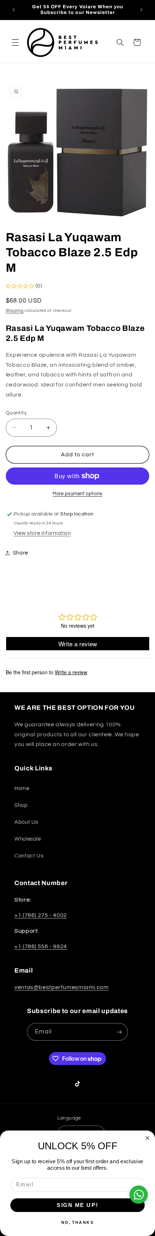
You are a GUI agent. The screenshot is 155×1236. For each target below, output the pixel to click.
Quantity (16, 412)
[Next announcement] (141, 10)
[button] (15, 42)
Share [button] (20, 553)
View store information (42, 533)
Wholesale (27, 839)
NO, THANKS (77, 1222)
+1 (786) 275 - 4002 (40, 915)
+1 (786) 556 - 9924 (40, 946)
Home (22, 788)
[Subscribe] (119, 1032)
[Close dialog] (147, 1138)
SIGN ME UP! (77, 1205)
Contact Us (28, 856)
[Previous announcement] (14, 10)
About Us (26, 822)
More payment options (77, 493)
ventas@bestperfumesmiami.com (61, 987)
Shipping (15, 311)
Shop (21, 805)
